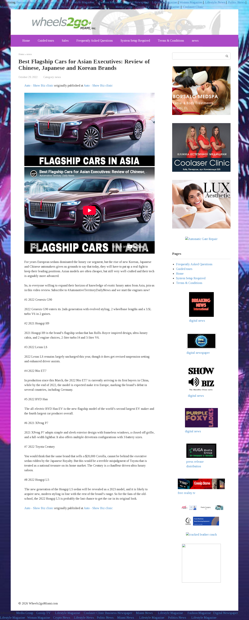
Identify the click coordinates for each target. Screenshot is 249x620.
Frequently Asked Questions (94, 40)
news (195, 40)
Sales (65, 40)
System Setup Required (135, 40)
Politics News (60, 7)
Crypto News (61, 617)
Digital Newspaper (136, 2)
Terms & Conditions (171, 40)
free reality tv (186, 493)
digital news (197, 320)
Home (26, 40)
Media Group (124, 7)
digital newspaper (198, 352)
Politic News (236, 2)
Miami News (55, 2)
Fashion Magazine (110, 2)
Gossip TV (143, 7)
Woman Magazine (190, 2)
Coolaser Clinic (193, 7)
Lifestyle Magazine (81, 2)
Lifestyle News (214, 2)
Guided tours (46, 40)
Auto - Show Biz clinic (38, 85)
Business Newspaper (30, 2)
